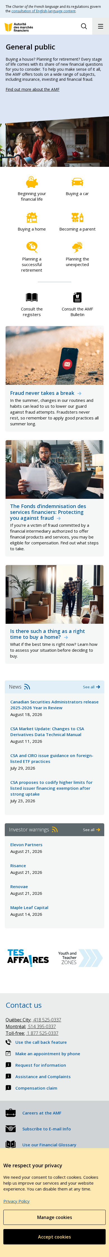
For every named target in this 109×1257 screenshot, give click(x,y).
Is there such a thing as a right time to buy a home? (47, 634)
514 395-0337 (31, 1026)
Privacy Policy (16, 1201)
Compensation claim (36, 1088)
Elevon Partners (26, 844)
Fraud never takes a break (43, 393)
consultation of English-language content (43, 11)
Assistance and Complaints (43, 1076)
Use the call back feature (41, 1042)
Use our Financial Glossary (49, 1144)
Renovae (19, 886)
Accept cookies (54, 1237)
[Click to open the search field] (83, 26)
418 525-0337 (33, 1020)
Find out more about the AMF (33, 89)
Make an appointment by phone (47, 1053)
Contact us (24, 1005)
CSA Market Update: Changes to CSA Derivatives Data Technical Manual (47, 731)
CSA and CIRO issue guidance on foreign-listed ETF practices (51, 758)
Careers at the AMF (41, 1113)
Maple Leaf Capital (29, 907)
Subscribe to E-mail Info (46, 1129)
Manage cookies (54, 1217)
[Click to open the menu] (100, 26)
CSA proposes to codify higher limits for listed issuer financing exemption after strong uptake (51, 788)
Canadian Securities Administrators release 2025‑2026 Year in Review (54, 704)
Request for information (40, 1065)
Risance (18, 865)
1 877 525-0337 (32, 1033)
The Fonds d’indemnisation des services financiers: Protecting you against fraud (48, 512)
